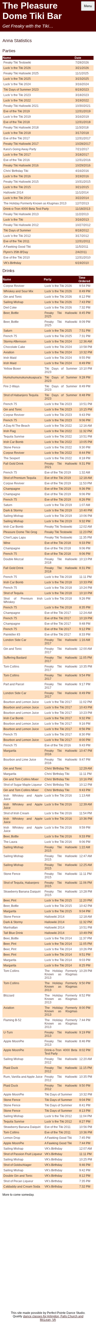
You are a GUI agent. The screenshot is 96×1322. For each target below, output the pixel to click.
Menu (88, 6)
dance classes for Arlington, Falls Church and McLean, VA (53, 1318)
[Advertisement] (48, 1260)
